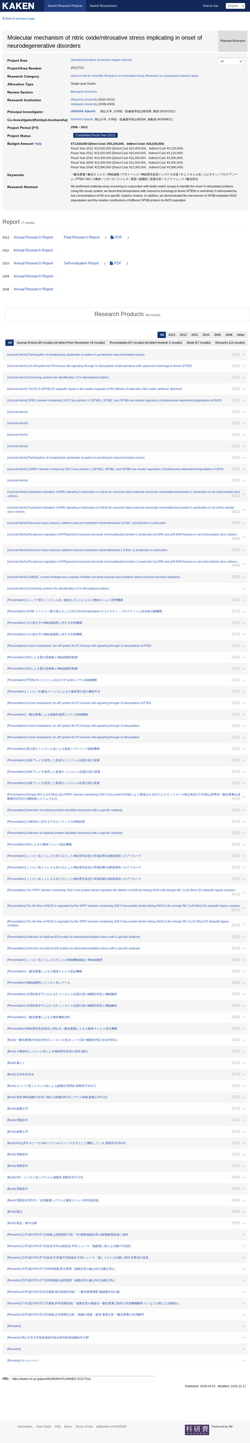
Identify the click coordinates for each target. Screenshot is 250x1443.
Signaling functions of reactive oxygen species (101, 60)
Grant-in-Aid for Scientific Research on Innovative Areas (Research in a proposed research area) (134, 76)
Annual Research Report (33, 237)
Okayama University (84, 99)
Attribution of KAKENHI (111, 1426)
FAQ (58, 1426)
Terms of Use (84, 1426)
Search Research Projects (65, 6)
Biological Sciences (84, 91)
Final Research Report (82, 237)
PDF (118, 237)
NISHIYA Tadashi (82, 119)
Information (25, 1426)
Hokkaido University (84, 104)
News (68, 1426)
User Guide (43, 1426)
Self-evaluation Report (81, 263)
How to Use (210, 6)
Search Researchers (103, 6)
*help (38, 144)
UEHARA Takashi (83, 111)
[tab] (127, 314)
